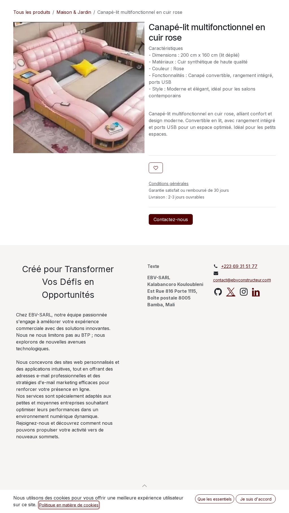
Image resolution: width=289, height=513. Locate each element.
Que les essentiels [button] (215, 499)
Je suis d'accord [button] (256, 499)
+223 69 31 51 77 (239, 266)
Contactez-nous (171, 219)
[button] (144, 485)
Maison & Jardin (73, 12)
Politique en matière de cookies (68, 505)
